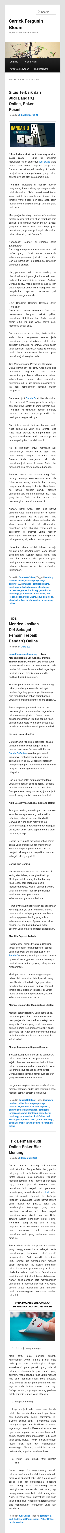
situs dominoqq (45, 596)
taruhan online (33, 600)
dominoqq (26, 583)
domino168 (14, 583)
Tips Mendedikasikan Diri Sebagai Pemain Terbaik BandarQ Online (24, 629)
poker (19, 596)
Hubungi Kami (41, 68)
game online (26, 593)
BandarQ (31, 398)
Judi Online (39, 593)
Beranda (14, 61)
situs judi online (17, 600)
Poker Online (29, 596)
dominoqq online (40, 583)
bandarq (48, 577)
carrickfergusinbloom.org (23, 654)
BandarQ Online (27, 577)
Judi (47, 1192)
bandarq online (16, 580)
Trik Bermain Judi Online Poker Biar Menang (25, 1146)
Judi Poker (26, 1519)
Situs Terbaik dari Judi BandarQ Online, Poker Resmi (25, 100)
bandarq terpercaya (35, 580)
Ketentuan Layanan (19, 68)
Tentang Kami (30, 61)
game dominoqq (29, 590)
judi (45, 161)
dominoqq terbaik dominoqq (23, 587)
